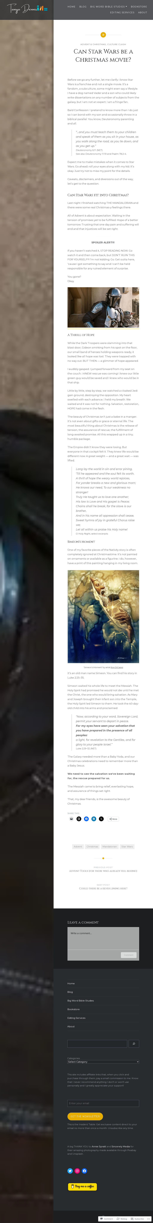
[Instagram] (77, 1171)
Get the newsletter (85, 1116)
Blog (83, 6)
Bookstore (139, 6)
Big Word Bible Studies (107, 6)
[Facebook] (84, 1171)
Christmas (92, 846)
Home (72, 6)
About (142, 12)
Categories (73, 1058)
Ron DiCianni (117, 667)
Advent (78, 846)
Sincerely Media (121, 1146)
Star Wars (127, 846)
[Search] (134, 1043)
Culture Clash (116, 44)
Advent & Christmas (93, 44)
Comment (128, 955)
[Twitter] (70, 1171)
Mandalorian (109, 846)
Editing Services (122, 12)
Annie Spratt (99, 1146)
